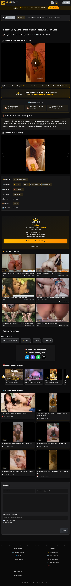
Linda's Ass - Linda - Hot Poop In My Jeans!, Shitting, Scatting (18, 273)
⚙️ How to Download (18, 552)
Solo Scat (28, 35)
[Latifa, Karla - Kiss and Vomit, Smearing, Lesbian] (18, 287)
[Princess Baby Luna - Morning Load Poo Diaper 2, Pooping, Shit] (53, 402)
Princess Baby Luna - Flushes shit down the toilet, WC (53, 472)
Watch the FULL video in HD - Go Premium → (55, 85)
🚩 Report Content (53, 566)
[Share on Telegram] (27, 357)
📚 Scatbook (17, 189)
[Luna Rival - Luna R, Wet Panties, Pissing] (18, 402)
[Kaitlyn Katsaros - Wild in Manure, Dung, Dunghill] (14, 374)
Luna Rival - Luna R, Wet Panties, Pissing (14, 413)
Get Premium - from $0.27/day (35, 241)
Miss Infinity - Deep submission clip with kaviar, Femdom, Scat (33, 381)
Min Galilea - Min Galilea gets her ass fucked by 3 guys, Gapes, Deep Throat (51, 298)
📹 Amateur (45, 184)
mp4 (15, 203)
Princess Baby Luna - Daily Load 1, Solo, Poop (51, 443)
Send (64, 530)
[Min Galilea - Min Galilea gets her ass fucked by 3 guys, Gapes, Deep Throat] (52, 287)
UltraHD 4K (17, 194)
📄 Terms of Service (53, 555)
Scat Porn (21, 18)
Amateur (21, 35)
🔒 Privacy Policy (53, 552)
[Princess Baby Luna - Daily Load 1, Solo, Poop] (53, 432)
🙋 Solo (16, 184)
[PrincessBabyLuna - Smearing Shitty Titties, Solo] (18, 432)
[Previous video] (3, 376)
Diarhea (34, 184)
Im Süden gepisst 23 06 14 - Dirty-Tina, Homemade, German (18, 323)
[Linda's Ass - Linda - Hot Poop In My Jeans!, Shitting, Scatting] (18, 263)
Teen (25, 184)
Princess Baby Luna (19, 179)
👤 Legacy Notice (18, 559)
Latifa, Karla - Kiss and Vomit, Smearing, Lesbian (15, 297)
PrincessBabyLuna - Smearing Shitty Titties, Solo (17, 443)
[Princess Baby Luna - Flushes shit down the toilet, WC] (53, 460)
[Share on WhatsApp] (38, 357)
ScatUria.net (10, 18)
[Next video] (67, 376)
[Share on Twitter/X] (44, 357)
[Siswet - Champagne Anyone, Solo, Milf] (52, 313)
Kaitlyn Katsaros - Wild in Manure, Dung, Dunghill (12, 381)
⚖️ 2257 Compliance (53, 562)
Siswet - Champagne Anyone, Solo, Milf (47, 323)
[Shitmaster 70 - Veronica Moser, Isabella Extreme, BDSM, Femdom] (53, 374)
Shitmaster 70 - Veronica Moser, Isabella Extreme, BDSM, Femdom (51, 382)
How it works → (35, 246)
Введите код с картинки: (10, 514)
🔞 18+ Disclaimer (53, 559)
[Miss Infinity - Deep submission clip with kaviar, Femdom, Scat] (34, 374)
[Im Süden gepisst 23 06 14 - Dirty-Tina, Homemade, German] (18, 313)
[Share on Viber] (33, 357)
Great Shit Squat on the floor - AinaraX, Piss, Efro (49, 273)
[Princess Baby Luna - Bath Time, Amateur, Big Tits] (18, 460)
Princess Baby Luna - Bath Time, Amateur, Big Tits (17, 471)
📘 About (18, 555)
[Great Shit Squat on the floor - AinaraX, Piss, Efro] (52, 263)
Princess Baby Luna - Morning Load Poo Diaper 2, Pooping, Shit (52, 414)
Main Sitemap (18, 575)
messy (42, 123)
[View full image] (35, 154)
